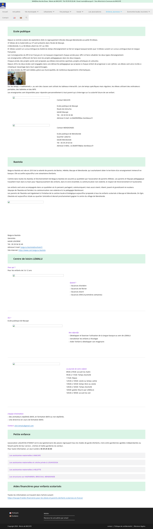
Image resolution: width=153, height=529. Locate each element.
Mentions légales (139, 526)
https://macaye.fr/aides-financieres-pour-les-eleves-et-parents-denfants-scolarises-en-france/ (45, 498)
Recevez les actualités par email (56, 518)
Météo (46, 513)
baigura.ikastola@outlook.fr (32, 247)
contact (109, 526)
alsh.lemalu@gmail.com (24, 426)
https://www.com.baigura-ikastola (32, 250)
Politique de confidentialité (123, 526)
